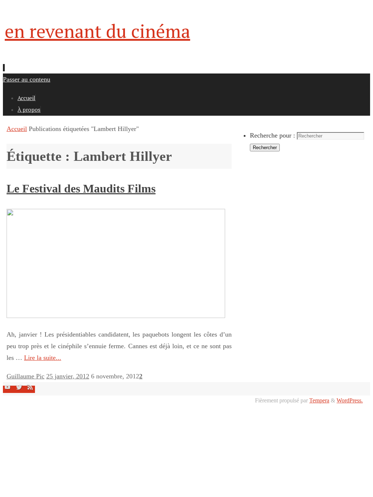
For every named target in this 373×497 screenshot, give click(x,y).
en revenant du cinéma (97, 31)
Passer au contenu (26, 79)
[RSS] (30, 389)
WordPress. (350, 400)
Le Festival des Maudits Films (81, 188)
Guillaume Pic (25, 376)
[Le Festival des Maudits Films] (116, 315)
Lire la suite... (42, 357)
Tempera (319, 400)
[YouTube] (8, 389)
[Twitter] (19, 389)
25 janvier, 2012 (67, 376)
